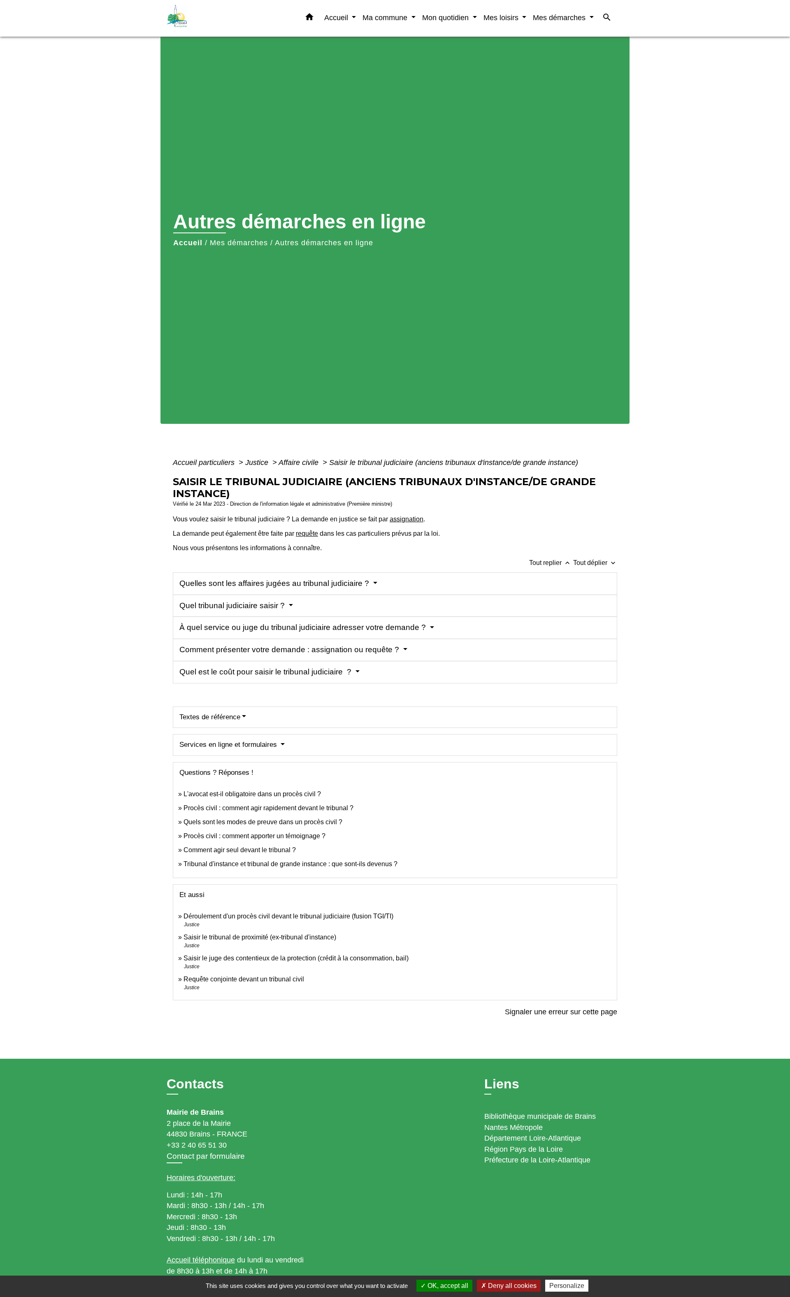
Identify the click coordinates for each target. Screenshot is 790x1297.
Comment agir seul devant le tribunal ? (240, 849)
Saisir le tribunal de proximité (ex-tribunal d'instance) (260, 937)
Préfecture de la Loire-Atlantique (537, 1160)
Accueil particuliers (205, 462)
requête (307, 533)
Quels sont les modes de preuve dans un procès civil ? (263, 821)
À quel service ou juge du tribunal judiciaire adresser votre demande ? (303, 627)
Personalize (566, 1285)
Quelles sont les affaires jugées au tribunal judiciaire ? (275, 583)
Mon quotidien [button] (446, 17)
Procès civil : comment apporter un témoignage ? (254, 835)
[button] (309, 18)
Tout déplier (595, 562)
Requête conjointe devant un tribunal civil (244, 979)
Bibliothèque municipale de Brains (540, 1116)
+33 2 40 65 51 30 (197, 1145)
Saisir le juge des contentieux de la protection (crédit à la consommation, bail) (296, 958)
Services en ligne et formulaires (229, 744)
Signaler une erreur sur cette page (561, 1012)
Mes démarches (239, 243)
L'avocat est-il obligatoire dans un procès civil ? (252, 793)
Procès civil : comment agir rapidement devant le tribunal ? (268, 807)
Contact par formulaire (206, 1156)
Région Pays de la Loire (523, 1149)
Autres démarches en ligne (324, 243)
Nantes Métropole (513, 1127)
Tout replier (550, 562)
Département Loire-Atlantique (532, 1138)
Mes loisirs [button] (501, 17)
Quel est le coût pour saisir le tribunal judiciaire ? (266, 671)
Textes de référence (209, 717)
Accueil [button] (337, 17)
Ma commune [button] (385, 17)
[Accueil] (218, 18)
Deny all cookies (511, 1285)
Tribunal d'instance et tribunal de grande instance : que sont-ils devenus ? (290, 863)
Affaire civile (300, 462)
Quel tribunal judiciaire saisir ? (233, 605)
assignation (406, 519)
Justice (257, 462)
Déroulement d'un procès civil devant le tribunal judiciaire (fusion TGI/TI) (288, 916)
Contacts (195, 1083)
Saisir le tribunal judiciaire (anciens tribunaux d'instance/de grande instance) (453, 462)
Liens (501, 1083)
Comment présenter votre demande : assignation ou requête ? (290, 649)
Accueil (187, 243)
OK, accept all (447, 1285)
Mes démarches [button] (560, 17)
